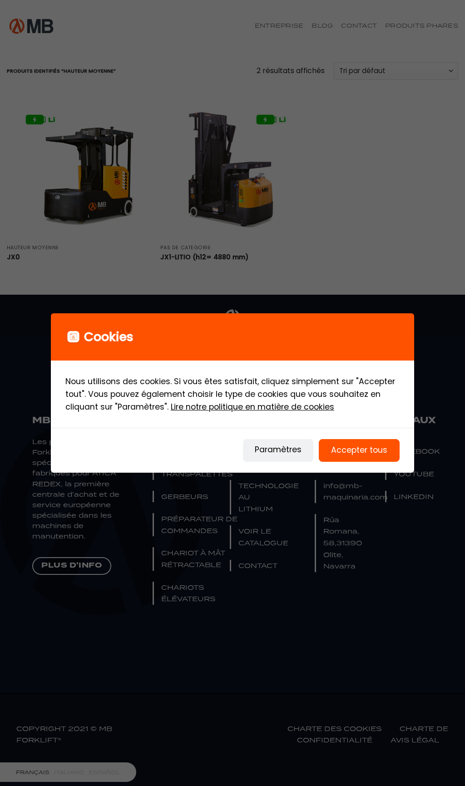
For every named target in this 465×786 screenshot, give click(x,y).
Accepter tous (359, 450)
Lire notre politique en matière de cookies (252, 406)
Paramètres (278, 449)
